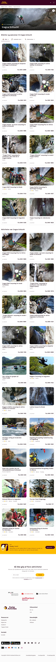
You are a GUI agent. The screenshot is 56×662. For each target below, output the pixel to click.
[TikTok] (39, 643)
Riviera (10, 6)
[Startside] (4, 2)
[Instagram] (35, 643)
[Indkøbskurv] (50, 2)
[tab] (5, 39)
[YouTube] (32, 643)
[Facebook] (28, 643)
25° (48, 10)
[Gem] (53, 10)
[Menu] (53, 2)
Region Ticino (4, 6)
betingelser (26, 579)
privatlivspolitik (38, 577)
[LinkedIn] (25, 643)
